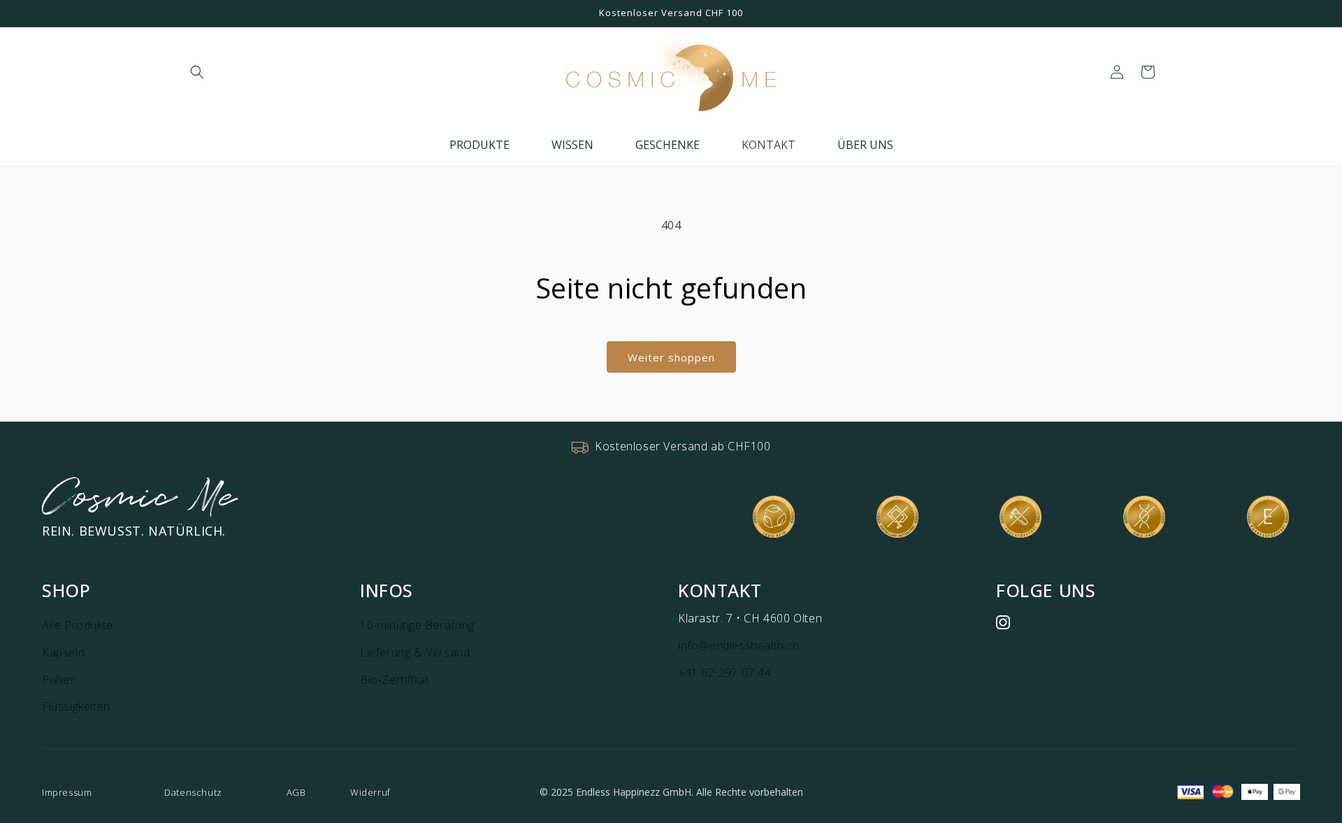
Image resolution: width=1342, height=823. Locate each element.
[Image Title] (1003, 622)
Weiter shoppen (671, 357)
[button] (197, 72)
